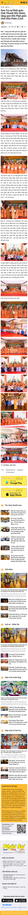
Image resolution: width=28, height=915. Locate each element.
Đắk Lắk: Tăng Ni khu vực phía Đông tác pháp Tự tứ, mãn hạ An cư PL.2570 (18, 512)
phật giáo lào (20, 469)
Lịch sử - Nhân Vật (12, 624)
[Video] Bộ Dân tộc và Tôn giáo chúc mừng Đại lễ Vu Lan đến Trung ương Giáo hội (18, 616)
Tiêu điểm (9, 569)
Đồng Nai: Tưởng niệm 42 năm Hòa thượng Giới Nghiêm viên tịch (18, 661)
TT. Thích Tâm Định (10, 472)
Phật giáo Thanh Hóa (10, 469)
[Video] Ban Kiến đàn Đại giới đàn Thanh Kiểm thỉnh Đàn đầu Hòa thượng (18, 608)
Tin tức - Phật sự (5, 7)
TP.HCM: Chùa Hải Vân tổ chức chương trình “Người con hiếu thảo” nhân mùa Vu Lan (18, 777)
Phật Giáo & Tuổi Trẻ (13, 730)
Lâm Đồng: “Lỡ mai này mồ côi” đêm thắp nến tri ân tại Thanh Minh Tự (17, 762)
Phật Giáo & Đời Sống (13, 677)
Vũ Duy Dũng (8, 22)
